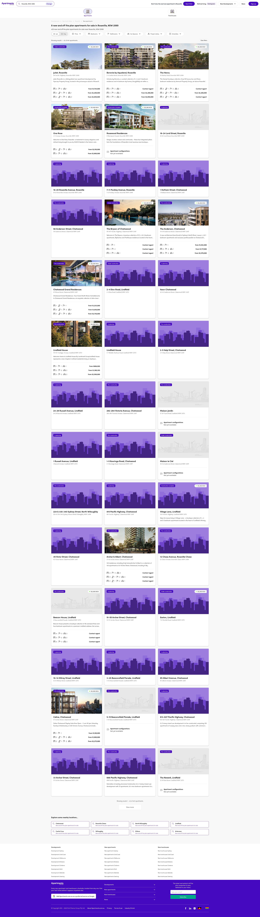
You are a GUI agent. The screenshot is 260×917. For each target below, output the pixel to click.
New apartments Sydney (111, 851)
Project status (155, 34)
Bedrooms (94, 34)
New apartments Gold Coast (112, 854)
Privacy (109, 908)
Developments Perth (57, 869)
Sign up (253, 4)
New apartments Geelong (112, 876)
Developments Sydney (57, 851)
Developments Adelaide (57, 873)
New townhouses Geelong (165, 876)
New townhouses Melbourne (166, 858)
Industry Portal (130, 908)
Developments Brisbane (57, 862)
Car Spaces (134, 34)
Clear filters (204, 40)
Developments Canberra (58, 865)
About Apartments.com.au (96, 908)
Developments (55, 21)
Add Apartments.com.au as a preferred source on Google (75, 896)
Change (49, 4)
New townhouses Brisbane (165, 862)
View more (130, 807)
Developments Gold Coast (58, 854)
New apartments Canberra (112, 865)
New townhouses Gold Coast (166, 854)
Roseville (77, 21)
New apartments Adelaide (112, 873)
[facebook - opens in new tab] (185, 908)
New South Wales (67, 21)
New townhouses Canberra (165, 865)
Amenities (175, 34)
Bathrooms (113, 34)
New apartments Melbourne (112, 858)
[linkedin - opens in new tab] (190, 908)
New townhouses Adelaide (165, 873)
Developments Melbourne (58, 858)
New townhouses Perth (164, 869)
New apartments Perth (111, 869)
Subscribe (183, 897)
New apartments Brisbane (112, 862)
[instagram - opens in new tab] (194, 908)
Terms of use (118, 908)
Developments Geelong (57, 876)
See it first (189, 4)
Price (76, 34)
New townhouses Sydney (165, 851)
